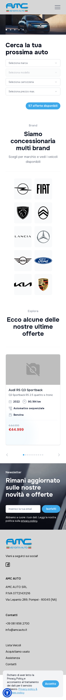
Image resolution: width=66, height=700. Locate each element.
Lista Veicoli (13, 645)
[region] (33, 405)
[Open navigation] (57, 7)
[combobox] (33, 63)
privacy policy (29, 520)
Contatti (11, 664)
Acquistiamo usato (18, 651)
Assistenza (13, 658)
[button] (7, 692)
